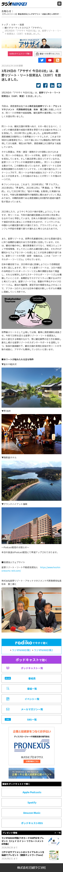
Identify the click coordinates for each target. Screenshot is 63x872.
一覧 (59, 832)
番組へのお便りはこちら (50, 53)
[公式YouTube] (50, 60)
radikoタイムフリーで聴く (20, 53)
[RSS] (57, 60)
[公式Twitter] (42, 60)
